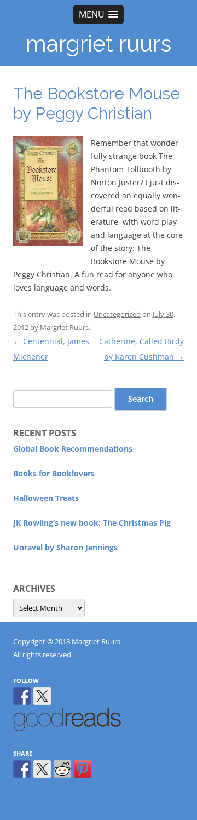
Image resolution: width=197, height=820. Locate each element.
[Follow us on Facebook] (22, 696)
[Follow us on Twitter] (42, 696)
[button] (98, 14)
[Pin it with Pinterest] (82, 769)
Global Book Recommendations (72, 448)
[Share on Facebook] (22, 769)
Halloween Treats (46, 498)
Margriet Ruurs (64, 327)
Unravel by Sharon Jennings (65, 547)
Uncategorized (117, 314)
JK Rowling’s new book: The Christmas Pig (92, 522)
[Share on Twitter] (42, 769)
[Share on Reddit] (62, 769)
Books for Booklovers (54, 473)
